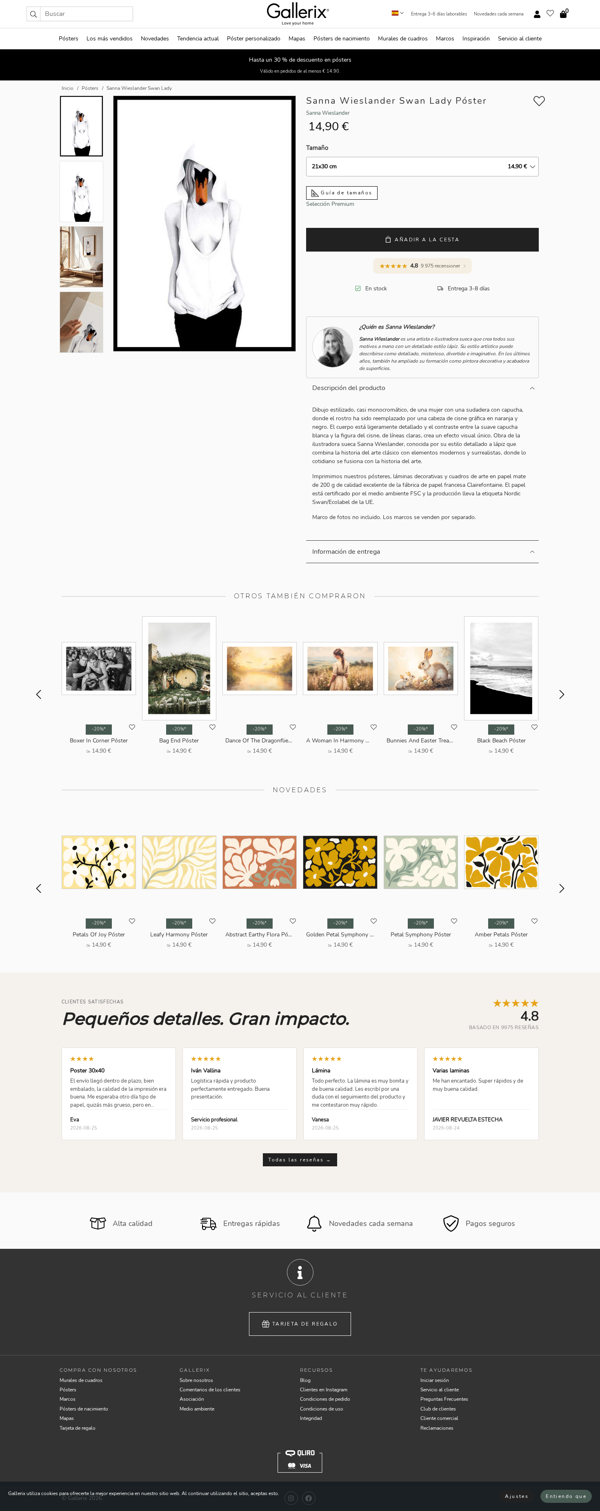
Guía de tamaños (345, 192)
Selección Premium (330, 204)
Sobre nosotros (196, 1380)
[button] (33, 14)
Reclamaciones (436, 1428)
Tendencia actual (198, 38)
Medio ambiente (197, 1409)
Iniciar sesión (434, 1380)
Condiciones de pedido (325, 1399)
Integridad (311, 1418)
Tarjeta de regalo (305, 1324)
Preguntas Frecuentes (444, 1399)
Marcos (445, 38)
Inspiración (476, 38)
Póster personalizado (253, 38)
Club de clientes (438, 1409)
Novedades (155, 38)
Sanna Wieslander (328, 113)
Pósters (68, 38)
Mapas (297, 38)
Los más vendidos (110, 38)
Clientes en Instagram (323, 1389)
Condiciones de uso (321, 1409)
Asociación (192, 1399)
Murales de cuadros (403, 38)
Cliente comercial (439, 1418)
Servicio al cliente (520, 38)
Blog (305, 1380)
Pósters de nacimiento (341, 38)
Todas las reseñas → (300, 1160)
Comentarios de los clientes (210, 1389)
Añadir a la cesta (427, 239)
